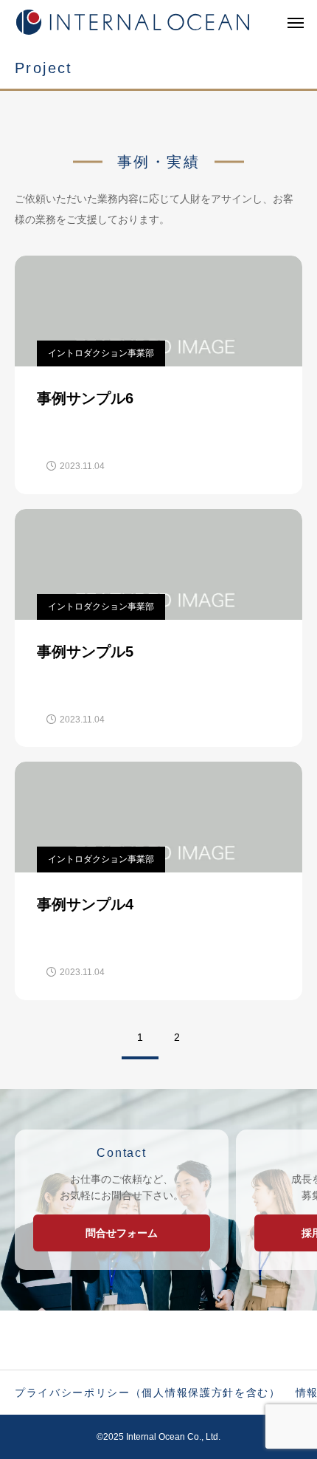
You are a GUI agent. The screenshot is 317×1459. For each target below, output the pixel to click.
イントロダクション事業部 (101, 353)
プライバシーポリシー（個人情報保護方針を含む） (148, 1392)
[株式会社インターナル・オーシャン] (133, 22)
